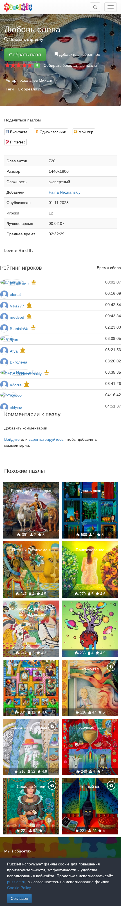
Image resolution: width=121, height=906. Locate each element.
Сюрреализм (30, 89)
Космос (90, 609)
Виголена (18, 362)
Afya (14, 351)
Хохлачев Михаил (36, 80)
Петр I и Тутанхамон (31, 550)
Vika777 (17, 306)
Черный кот (90, 786)
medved (17, 317)
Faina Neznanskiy (64, 192)
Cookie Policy (19, 887)
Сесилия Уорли (31, 786)
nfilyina (16, 407)
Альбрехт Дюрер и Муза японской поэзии (31, 611)
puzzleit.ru (16, 882)
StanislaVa (19, 328)
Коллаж (31, 668)
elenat (15, 294)
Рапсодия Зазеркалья (31, 490)
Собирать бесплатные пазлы (70, 65)
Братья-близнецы (31, 727)
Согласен (19, 898)
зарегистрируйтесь (46, 439)
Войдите (12, 439)
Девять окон (90, 490)
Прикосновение (90, 550)
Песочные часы (90, 727)
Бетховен (90, 668)
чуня (14, 339)
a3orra (16, 385)
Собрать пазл (25, 54)
